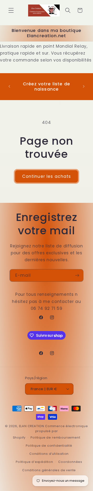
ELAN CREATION (31, 426)
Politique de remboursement (55, 437)
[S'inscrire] (77, 275)
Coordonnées (70, 462)
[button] (11, 10)
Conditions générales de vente (49, 470)
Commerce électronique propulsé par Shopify (50, 432)
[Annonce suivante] (83, 86)
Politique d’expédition (34, 462)
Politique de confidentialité (49, 446)
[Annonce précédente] (9, 86)
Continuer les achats (46, 176)
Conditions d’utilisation (49, 454)
